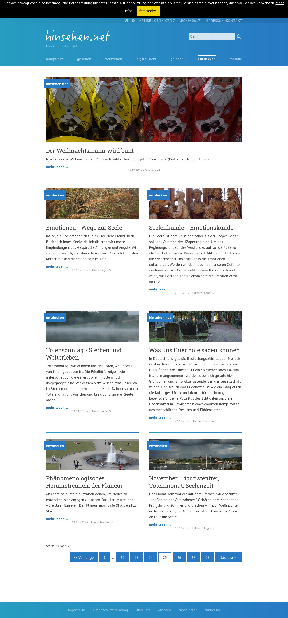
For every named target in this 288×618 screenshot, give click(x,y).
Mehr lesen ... (57, 166)
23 (136, 557)
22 (122, 557)
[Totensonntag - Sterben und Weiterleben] (92, 340)
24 (150, 557)
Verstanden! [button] (148, 10)
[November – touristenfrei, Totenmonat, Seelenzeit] (195, 468)
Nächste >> (228, 557)
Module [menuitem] (236, 58)
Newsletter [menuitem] (187, 609)
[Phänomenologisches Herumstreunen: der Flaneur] (92, 468)
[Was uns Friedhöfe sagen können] (195, 340)
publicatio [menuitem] (212, 609)
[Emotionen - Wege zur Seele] (92, 217)
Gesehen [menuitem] (84, 58)
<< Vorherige (84, 557)
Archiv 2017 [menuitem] (189, 20)
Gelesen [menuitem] (177, 58)
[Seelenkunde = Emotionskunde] (195, 217)
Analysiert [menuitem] (54, 58)
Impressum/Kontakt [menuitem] (223, 20)
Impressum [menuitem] (76, 609)
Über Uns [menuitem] (143, 609)
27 (193, 557)
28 (207, 557)
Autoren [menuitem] (164, 609)
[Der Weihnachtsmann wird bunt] (144, 140)
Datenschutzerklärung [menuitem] (110, 609)
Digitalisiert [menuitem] (146, 58)
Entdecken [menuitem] (207, 58)
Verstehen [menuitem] (113, 58)
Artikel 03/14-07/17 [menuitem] (157, 20)
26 (179, 557)
